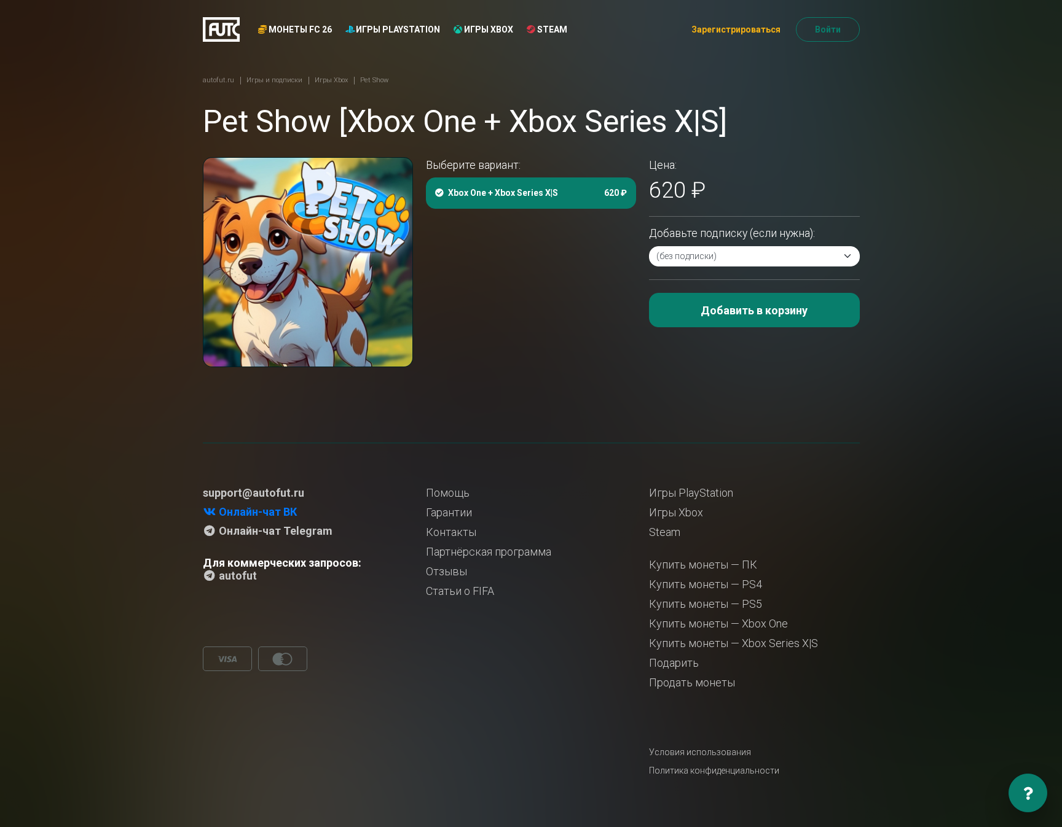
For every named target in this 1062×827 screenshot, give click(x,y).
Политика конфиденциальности (714, 770)
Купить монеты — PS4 (705, 584)
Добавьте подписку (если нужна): (732, 233)
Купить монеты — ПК (703, 564)
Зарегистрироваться (736, 29)
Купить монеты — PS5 (705, 603)
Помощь (448, 492)
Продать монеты (692, 682)
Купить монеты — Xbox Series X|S (733, 643)
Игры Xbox (487, 29)
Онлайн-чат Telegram (274, 530)
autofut (236, 575)
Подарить (674, 662)
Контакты (451, 532)
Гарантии (449, 512)
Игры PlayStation (397, 29)
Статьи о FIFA (460, 590)
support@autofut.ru (253, 492)
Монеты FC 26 (299, 29)
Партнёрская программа (488, 551)
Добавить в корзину (754, 310)
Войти (828, 29)
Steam (551, 29)
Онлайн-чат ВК (256, 511)
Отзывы (446, 571)
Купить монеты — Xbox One (718, 623)
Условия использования (700, 752)
